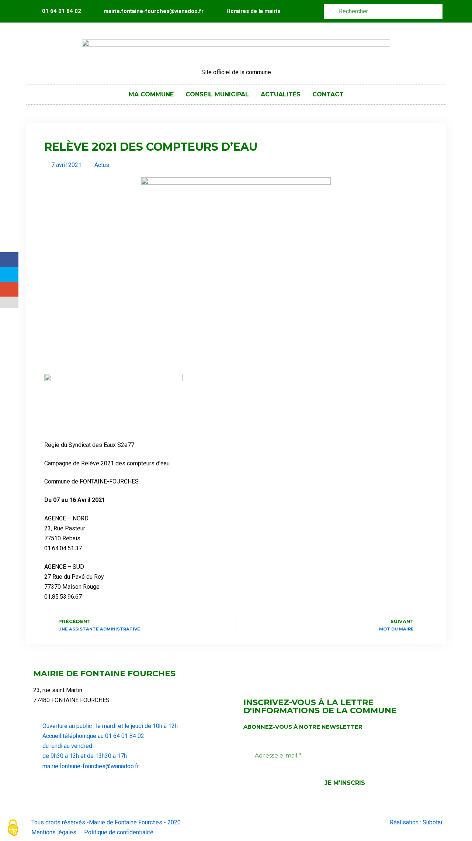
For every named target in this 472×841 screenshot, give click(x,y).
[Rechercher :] (383, 10)
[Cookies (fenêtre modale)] (13, 828)
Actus (101, 164)
